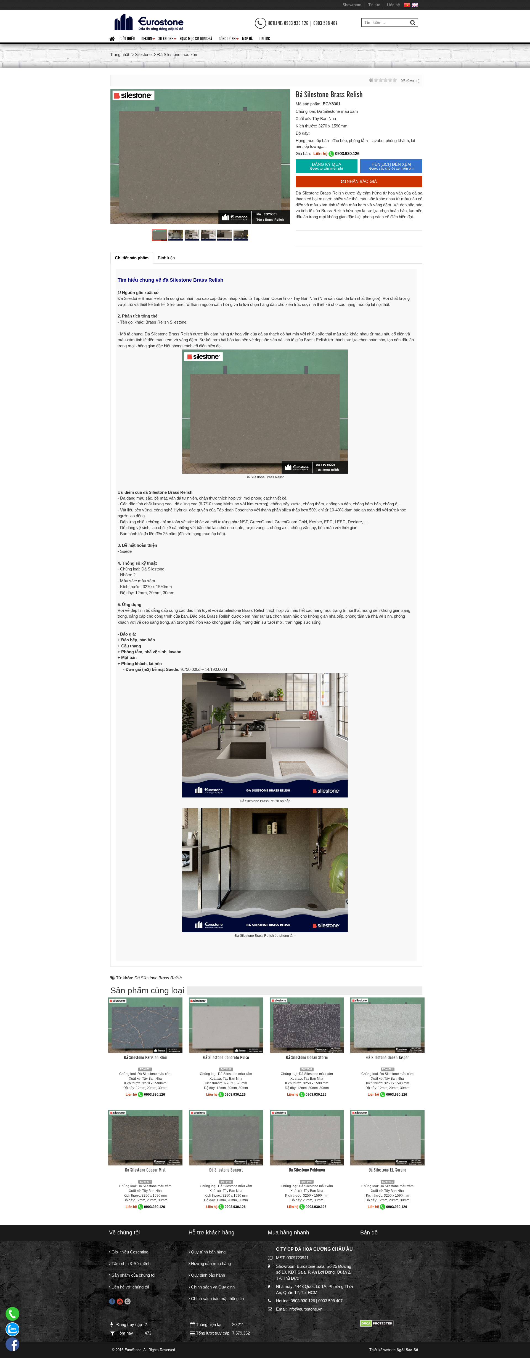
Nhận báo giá (361, 181)
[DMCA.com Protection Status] (377, 1323)
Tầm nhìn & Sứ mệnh (130, 1263)
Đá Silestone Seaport (226, 1169)
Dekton (148, 39)
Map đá (247, 38)
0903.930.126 (347, 153)
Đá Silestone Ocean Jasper (387, 1057)
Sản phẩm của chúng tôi (132, 1275)
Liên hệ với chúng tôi (129, 1287)
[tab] (131, 258)
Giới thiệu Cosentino (129, 1252)
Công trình (229, 39)
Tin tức (374, 4)
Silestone (167, 39)
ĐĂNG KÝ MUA (326, 166)
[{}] (148, 21)
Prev (120, 156)
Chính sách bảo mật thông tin (217, 1298)
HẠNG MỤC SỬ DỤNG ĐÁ (196, 38)
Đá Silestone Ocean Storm (307, 1057)
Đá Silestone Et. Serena (387, 1169)
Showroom (352, 4)
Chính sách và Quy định (212, 1287)
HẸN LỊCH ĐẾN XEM (391, 166)
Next (280, 156)
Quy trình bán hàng (208, 1252)
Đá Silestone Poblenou (307, 1169)
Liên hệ (393, 4)
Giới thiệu (127, 38)
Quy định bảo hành (207, 1275)
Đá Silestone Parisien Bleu (145, 1057)
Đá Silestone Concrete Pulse (226, 1057)
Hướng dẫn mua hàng (210, 1263)
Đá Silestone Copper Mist (145, 1169)
